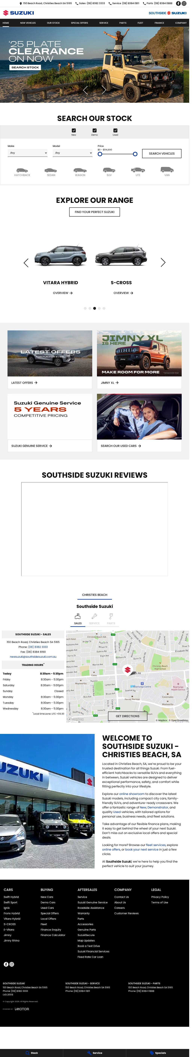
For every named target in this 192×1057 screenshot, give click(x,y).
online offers (111, 849)
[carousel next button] (103, 89)
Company (181, 22)
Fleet (140, 22)
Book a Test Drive (89, 946)
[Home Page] (18, 13)
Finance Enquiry (51, 930)
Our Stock (53, 22)
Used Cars (47, 908)
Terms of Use (159, 902)
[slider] (100, 154)
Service (103, 22)
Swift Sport (10, 902)
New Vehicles (28, 22)
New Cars (47, 897)
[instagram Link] (184, 3)
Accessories (85, 924)
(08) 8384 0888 (145, 991)
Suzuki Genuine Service (93, 902)
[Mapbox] (76, 719)
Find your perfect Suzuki (94, 212)
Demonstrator (158, 807)
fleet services (156, 845)
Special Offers (79, 22)
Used (117, 812)
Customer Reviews (126, 913)
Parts (122, 22)
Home (6, 22)
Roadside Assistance (91, 908)
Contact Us (121, 897)
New (143, 807)
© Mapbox (161, 720)
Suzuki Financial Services (93, 951)
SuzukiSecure (86, 935)
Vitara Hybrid (12, 919)
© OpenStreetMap (178, 720)
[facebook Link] (178, 3)
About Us (120, 902)
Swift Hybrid (11, 897)
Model (56, 146)
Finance (159, 22)
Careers (119, 908)
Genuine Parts (87, 930)
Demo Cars (48, 902)
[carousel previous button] (85, 89)
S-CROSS (10, 924)
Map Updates (86, 940)
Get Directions (128, 716)
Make (11, 146)
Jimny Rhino (12, 940)
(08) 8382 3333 (38, 647)
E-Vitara (9, 930)
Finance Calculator (53, 935)
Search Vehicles (162, 153)
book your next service (141, 849)
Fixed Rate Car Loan (90, 957)
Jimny (7, 935)
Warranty (84, 913)
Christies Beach (94, 595)
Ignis (7, 908)
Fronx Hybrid (12, 913)
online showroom (132, 794)
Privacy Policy (160, 897)
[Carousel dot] (85, 308)
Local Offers (48, 919)
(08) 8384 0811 (82, 991)
